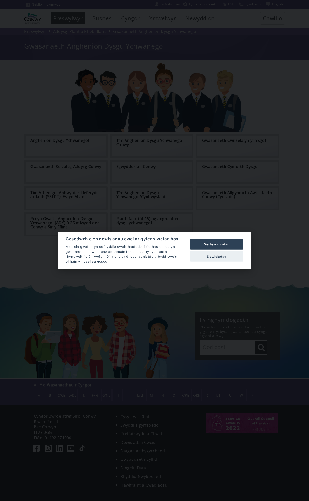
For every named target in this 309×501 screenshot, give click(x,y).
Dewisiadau (216, 256)
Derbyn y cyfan (217, 244)
